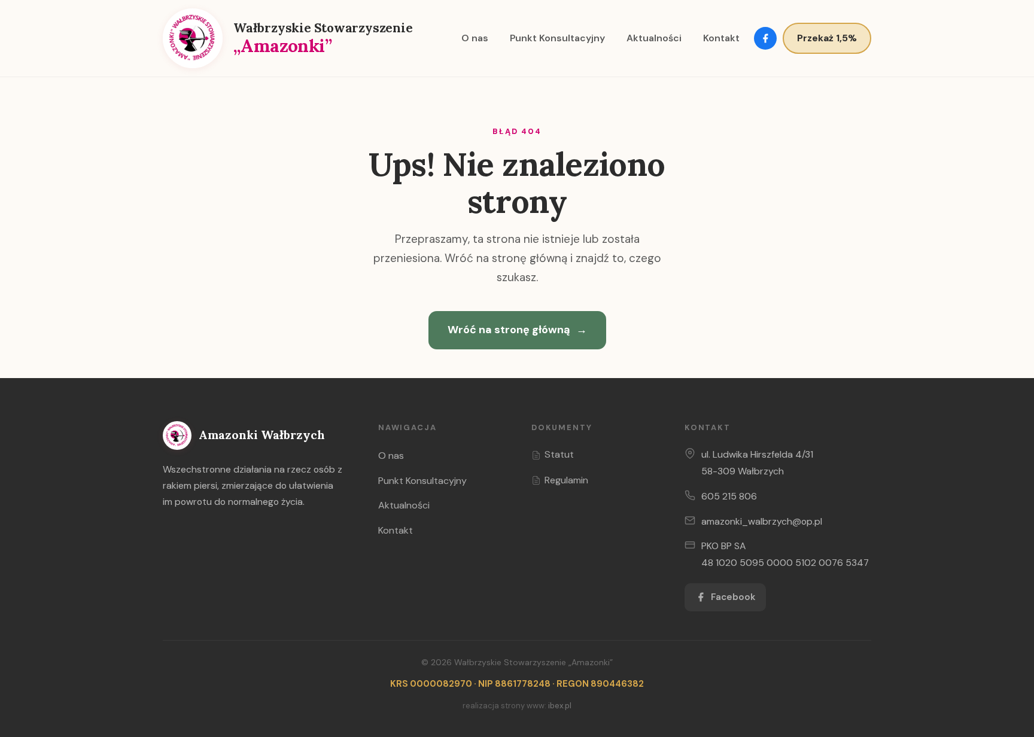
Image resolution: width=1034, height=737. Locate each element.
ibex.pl (559, 706)
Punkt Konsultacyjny (557, 38)
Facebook (733, 597)
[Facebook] (765, 38)
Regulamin (566, 480)
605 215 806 (729, 496)
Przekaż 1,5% (827, 38)
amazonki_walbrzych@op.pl (761, 521)
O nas (474, 38)
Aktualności (654, 38)
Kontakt (721, 38)
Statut (559, 454)
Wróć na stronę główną (517, 329)
